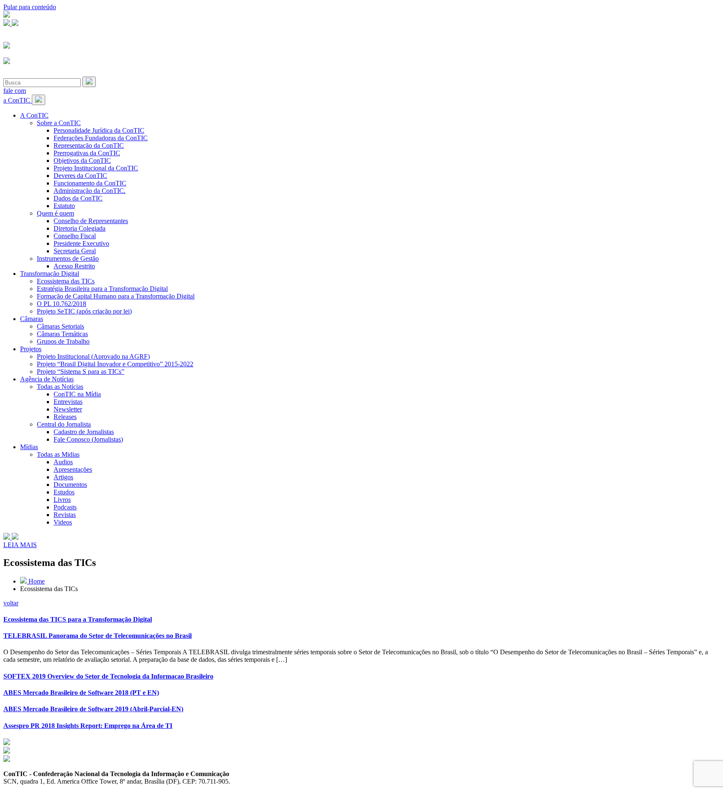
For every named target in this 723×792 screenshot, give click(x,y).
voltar (10, 603)
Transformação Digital (49, 273)
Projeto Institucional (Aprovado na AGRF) (93, 356)
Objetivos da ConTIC (82, 160)
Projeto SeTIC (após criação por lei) (84, 311)
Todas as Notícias (60, 386)
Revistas (65, 514)
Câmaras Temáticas (62, 333)
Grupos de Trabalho (63, 341)
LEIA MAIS (20, 544)
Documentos (70, 484)
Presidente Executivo (81, 243)
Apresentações (73, 469)
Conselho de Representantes (91, 220)
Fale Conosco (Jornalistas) (88, 439)
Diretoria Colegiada (79, 228)
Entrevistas (68, 401)
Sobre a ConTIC (59, 122)
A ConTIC (34, 115)
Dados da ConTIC (78, 198)
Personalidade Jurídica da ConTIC (99, 130)
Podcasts (65, 507)
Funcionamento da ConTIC (90, 183)
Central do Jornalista (64, 424)
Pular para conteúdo (29, 6)
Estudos (64, 492)
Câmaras (31, 318)
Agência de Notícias (47, 379)
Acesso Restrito (74, 266)
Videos (63, 522)
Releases (65, 416)
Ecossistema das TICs (66, 281)
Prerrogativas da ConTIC (87, 153)
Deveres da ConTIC (80, 175)
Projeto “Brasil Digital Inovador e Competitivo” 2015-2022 (115, 364)
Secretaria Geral (75, 251)
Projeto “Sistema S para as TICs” (80, 371)
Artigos (63, 477)
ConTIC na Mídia (77, 394)
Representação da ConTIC (89, 145)
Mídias (29, 446)
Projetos (30, 348)
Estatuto (64, 205)
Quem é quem (55, 213)
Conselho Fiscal (75, 235)
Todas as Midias (58, 454)
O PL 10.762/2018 (61, 303)
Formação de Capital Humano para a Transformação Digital (116, 296)
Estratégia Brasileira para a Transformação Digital (102, 288)
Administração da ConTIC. (90, 190)
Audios (63, 461)
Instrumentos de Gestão (68, 258)
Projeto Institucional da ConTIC (96, 168)
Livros (62, 499)
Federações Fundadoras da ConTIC (101, 137)
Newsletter (68, 409)
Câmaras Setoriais (60, 326)
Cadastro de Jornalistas (84, 431)
